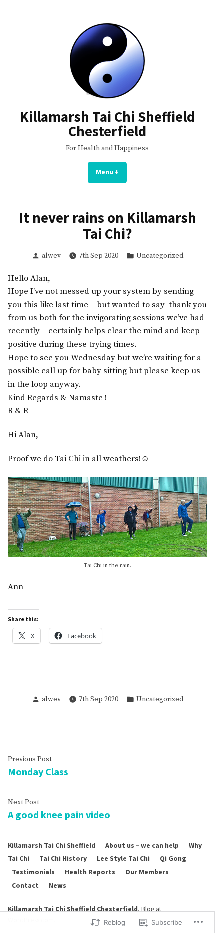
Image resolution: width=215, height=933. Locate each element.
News (57, 885)
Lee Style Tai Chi (123, 858)
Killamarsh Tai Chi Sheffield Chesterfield (107, 124)
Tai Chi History (63, 858)
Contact (25, 885)
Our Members (147, 871)
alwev (51, 255)
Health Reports (90, 871)
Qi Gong (173, 858)
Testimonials (33, 871)
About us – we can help (142, 845)
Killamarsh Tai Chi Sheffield (52, 845)
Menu (111, 171)
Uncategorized (160, 255)
